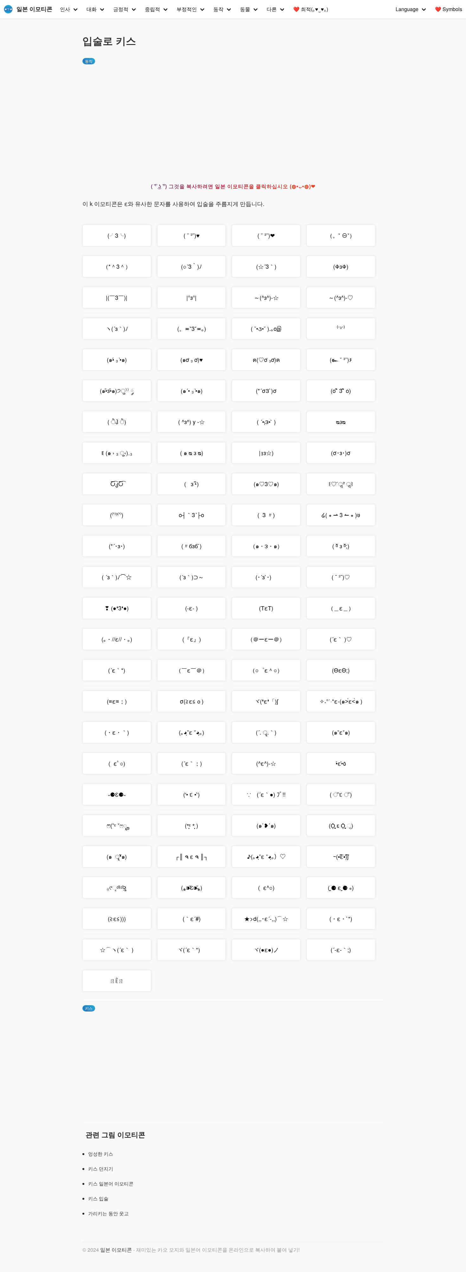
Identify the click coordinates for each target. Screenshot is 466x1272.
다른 (272, 9)
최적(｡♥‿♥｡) (310, 9)
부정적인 (187, 9)
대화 (92, 9)
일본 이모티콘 (116, 1249)
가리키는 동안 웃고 (108, 1213)
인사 (65, 9)
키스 (89, 1008)
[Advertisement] (233, 118)
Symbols (448, 9)
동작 (218, 9)
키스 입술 (98, 1198)
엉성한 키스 (100, 1153)
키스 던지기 (100, 1168)
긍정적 (120, 9)
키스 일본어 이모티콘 (110, 1183)
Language (407, 9)
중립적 (152, 9)
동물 (245, 9)
